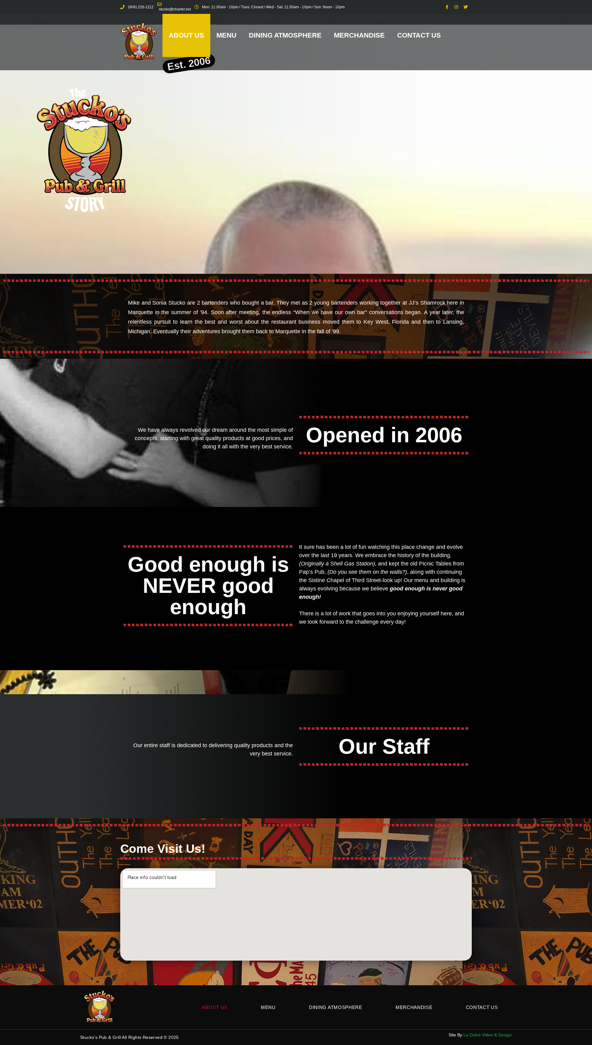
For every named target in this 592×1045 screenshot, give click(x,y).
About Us (186, 35)
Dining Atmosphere (285, 35)
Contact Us (419, 35)
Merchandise (359, 35)
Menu (226, 35)
